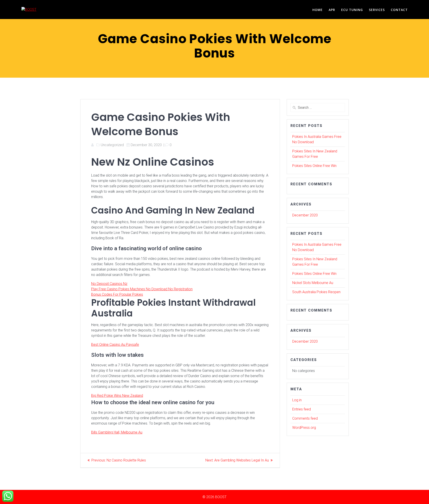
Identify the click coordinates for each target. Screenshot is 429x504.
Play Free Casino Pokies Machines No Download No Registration (142, 289)
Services (377, 10)
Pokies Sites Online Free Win (314, 166)
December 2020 (305, 215)
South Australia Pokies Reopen (316, 292)
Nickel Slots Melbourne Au (312, 283)
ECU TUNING (352, 10)
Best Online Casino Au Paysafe (115, 344)
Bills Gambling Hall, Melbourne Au (116, 432)
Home (317, 10)
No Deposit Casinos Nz (109, 284)
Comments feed (305, 418)
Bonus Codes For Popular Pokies (117, 294)
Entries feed (301, 409)
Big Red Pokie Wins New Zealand (117, 395)
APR (332, 10)
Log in (297, 400)
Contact (399, 10)
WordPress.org (304, 427)
